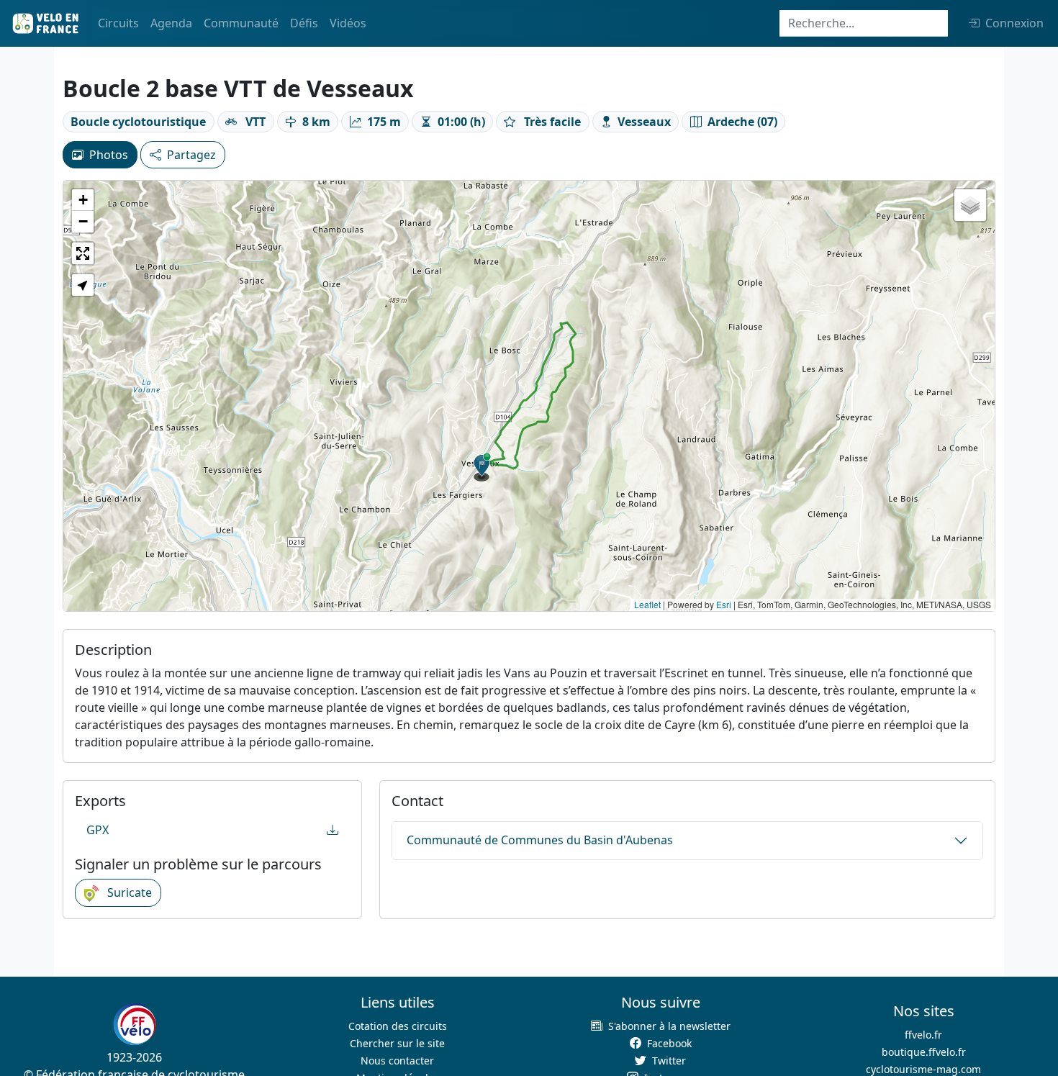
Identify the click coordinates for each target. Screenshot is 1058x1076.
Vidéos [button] (348, 23)
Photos (108, 155)
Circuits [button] (118, 23)
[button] (482, 467)
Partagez (191, 155)
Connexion (1014, 23)
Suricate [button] (128, 892)
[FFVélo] (134, 1024)
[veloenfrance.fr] (45, 23)
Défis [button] (304, 23)
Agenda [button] (171, 23)
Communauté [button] (241, 23)
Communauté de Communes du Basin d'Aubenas (540, 840)
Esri (723, 604)
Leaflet (647, 604)
